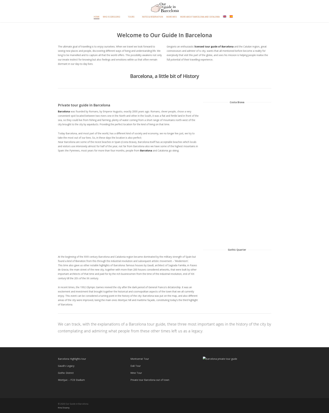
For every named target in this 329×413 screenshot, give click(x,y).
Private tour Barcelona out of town (149, 379)
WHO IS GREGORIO (111, 16)
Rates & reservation (152, 16)
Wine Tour (136, 372)
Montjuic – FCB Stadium (71, 379)
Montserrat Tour (139, 358)
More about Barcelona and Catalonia (200, 16)
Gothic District (66, 372)
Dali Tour (135, 365)
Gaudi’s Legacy (66, 365)
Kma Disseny (64, 407)
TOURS (131, 16)
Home (96, 16)
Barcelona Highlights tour (72, 358)
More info (171, 16)
